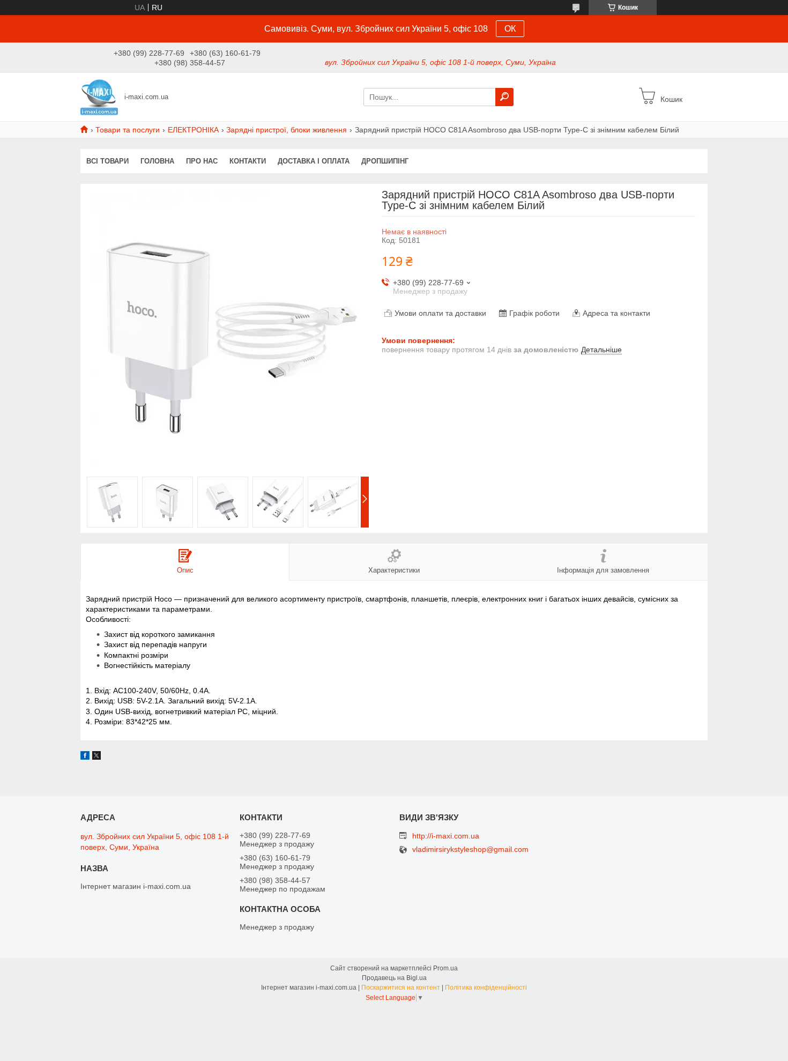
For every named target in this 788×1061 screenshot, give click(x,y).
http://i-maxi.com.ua (445, 836)
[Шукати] (504, 97)
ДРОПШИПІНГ (384, 161)
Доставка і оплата (314, 161)
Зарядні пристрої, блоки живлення (286, 129)
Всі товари (107, 161)
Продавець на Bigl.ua (394, 978)
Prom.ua (445, 968)
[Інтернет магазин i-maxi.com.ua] (99, 96)
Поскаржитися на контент (400, 987)
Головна (157, 161)
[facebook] (85, 757)
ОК (510, 28)
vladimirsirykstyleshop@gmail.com (470, 849)
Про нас (202, 161)
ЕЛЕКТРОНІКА (193, 129)
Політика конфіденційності (486, 987)
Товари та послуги (127, 129)
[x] (96, 757)
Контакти (247, 161)
